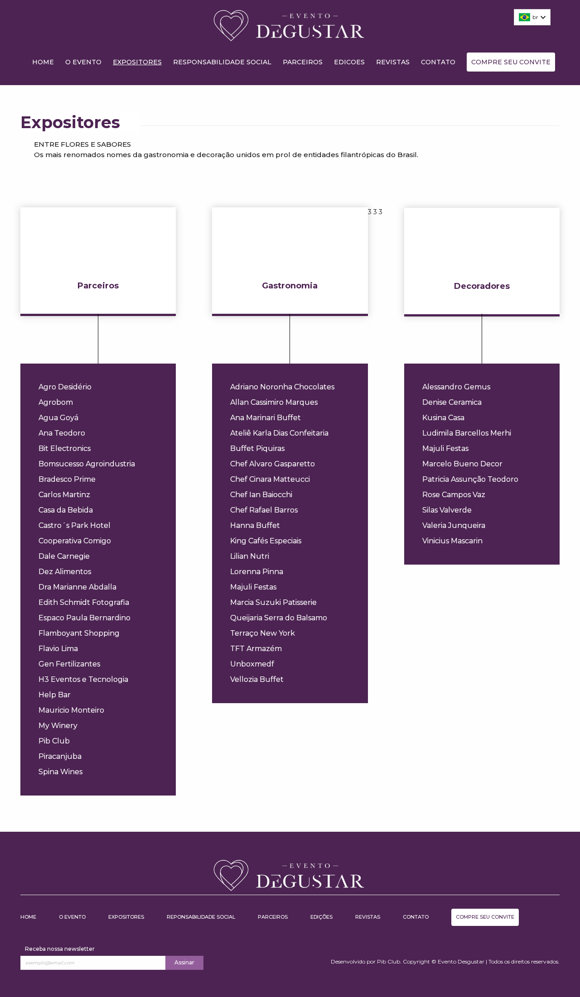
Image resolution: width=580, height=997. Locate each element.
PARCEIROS (303, 62)
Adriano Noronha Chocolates (282, 387)
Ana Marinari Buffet (265, 417)
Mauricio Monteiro (71, 710)
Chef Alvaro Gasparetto (272, 464)
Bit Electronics (65, 448)
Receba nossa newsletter (60, 948)
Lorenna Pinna (256, 571)
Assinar (184, 962)
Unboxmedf (252, 664)
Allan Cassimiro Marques (274, 402)
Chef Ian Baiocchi (261, 494)
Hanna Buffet (255, 525)
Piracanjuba (60, 756)
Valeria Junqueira (453, 525)
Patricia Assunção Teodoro (470, 479)
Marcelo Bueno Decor (462, 464)
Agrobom (56, 402)
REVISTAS (393, 62)
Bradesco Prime (67, 479)
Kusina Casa (443, 417)
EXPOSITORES (137, 62)
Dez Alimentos (65, 571)
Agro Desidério (65, 387)
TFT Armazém (256, 648)
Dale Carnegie (64, 556)
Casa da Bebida (66, 510)
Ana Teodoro (62, 433)
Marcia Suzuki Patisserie (273, 602)
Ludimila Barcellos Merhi (466, 433)
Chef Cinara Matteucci (270, 479)
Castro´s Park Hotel (75, 525)
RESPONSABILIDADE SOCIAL (222, 62)
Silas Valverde (447, 510)
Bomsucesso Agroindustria (87, 464)
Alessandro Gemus (456, 387)
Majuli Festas (253, 587)
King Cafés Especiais (265, 541)
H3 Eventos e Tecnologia (83, 679)
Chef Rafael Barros (264, 510)
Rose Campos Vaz (453, 494)
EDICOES (349, 62)
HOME (43, 62)
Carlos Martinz (64, 494)
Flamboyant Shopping (79, 633)
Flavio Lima (58, 648)
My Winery (58, 725)
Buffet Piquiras (257, 448)
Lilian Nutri (249, 556)
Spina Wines (60, 771)
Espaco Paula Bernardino (84, 618)
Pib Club (54, 741)
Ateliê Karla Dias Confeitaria (279, 433)
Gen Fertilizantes (69, 664)
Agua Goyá (58, 417)
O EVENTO (83, 62)
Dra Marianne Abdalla (77, 587)
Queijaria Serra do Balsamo (278, 618)
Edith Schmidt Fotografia (84, 602)
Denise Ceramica (452, 402)
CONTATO (438, 62)
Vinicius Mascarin (452, 541)
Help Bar (55, 694)
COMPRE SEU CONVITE (511, 62)
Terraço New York (262, 633)
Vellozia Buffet (257, 679)
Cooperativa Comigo (75, 541)
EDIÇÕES (321, 917)
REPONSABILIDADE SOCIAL (201, 917)
